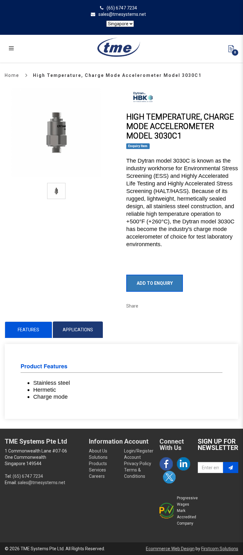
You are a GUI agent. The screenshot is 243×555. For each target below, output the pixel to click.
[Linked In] (183, 464)
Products (98, 463)
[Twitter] (169, 477)
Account (132, 457)
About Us (98, 450)
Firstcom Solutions (219, 548)
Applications (78, 329)
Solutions (98, 457)
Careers (97, 476)
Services (97, 469)
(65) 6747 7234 (122, 7)
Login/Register (138, 450)
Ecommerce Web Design (170, 548)
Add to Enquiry (155, 283)
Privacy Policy (137, 463)
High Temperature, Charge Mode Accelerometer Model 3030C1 (117, 75)
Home (12, 75)
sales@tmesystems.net (122, 14)
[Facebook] (166, 464)
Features (28, 329)
